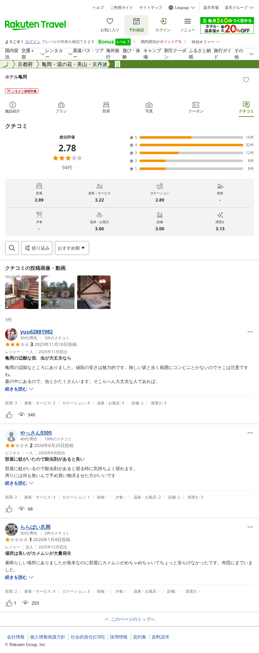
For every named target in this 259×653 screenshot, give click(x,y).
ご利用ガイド (121, 7)
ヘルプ (98, 7)
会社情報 (16, 636)
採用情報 (119, 636)
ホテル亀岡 (16, 77)
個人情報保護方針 (47, 636)
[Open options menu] (250, 332)
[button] (22, 292)
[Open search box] (12, 248)
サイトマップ (150, 7)
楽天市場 (211, 7)
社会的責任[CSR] (88, 636)
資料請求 (160, 636)
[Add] (246, 79)
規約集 (139, 636)
